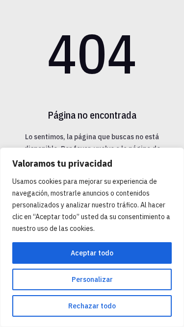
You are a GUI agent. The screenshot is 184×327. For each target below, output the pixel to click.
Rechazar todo (92, 306)
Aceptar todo (92, 253)
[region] (92, 237)
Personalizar (92, 279)
